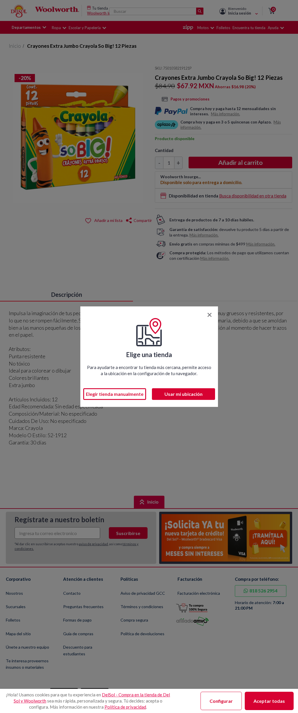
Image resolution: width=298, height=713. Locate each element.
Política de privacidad (125, 707)
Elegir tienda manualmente (114, 394)
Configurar (221, 701)
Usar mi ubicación (183, 394)
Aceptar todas (269, 701)
